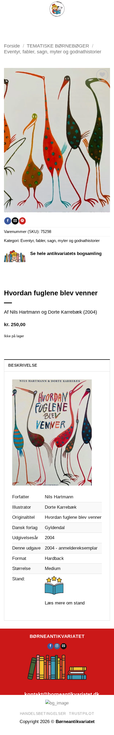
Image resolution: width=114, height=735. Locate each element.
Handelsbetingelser (43, 713)
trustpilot (81, 713)
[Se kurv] (81, 24)
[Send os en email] (63, 646)
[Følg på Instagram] (57, 646)
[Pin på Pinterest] (22, 220)
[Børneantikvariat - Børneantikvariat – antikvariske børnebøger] (57, 9)
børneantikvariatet (57, 636)
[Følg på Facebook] (50, 646)
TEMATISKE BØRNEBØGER (58, 46)
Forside (12, 46)
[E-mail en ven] (15, 220)
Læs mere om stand (65, 603)
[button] (40, 24)
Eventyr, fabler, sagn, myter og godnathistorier (52, 51)
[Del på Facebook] (7, 220)
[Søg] (55, 24)
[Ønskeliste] (67, 24)
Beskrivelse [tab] (22, 365)
